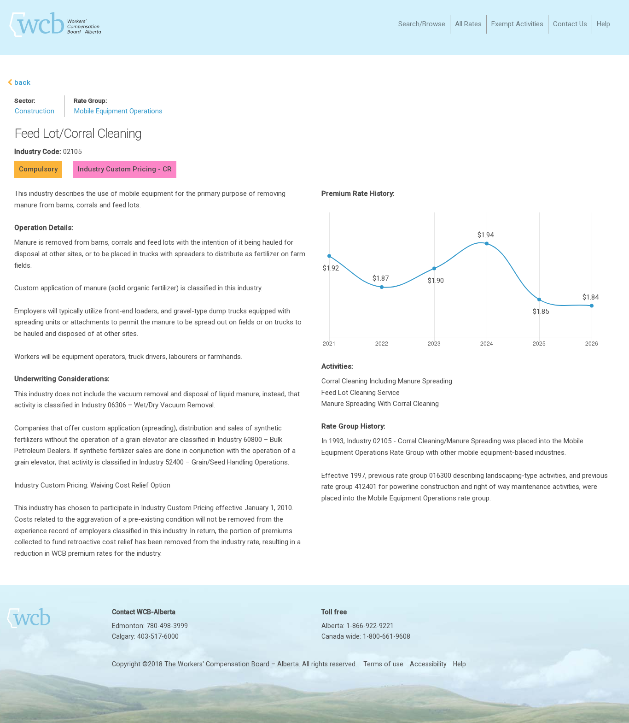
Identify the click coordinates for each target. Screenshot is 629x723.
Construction (34, 111)
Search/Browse (421, 24)
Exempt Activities (517, 24)
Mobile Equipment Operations (118, 111)
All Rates (468, 24)
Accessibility (428, 664)
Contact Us (570, 24)
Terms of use (383, 664)
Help (603, 24)
